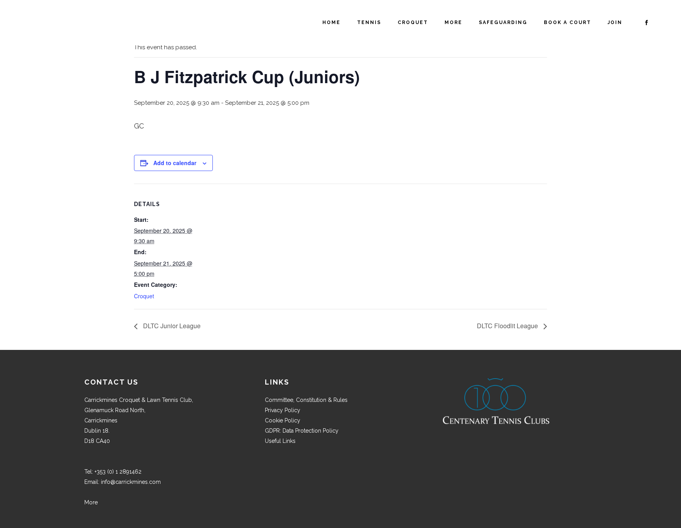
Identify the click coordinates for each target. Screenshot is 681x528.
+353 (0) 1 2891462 (118, 472)
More (91, 502)
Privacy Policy (282, 410)
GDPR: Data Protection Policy (302, 431)
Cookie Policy (282, 420)
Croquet (144, 296)
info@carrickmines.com (131, 482)
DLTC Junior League (171, 325)
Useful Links (280, 441)
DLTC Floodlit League (508, 325)
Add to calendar (174, 163)
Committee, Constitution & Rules (306, 400)
